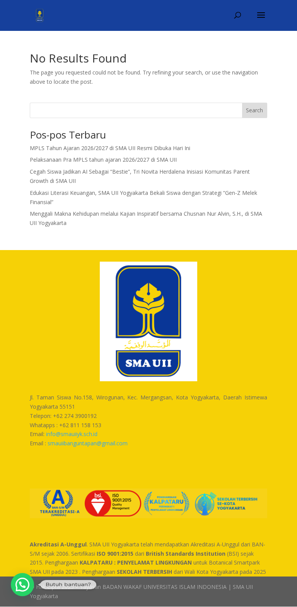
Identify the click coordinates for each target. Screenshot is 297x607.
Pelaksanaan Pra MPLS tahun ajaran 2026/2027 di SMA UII (103, 159)
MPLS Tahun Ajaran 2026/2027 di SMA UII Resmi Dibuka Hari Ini (110, 148)
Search (254, 110)
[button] (22, 584)
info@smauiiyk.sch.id (71, 434)
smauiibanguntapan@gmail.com (88, 443)
